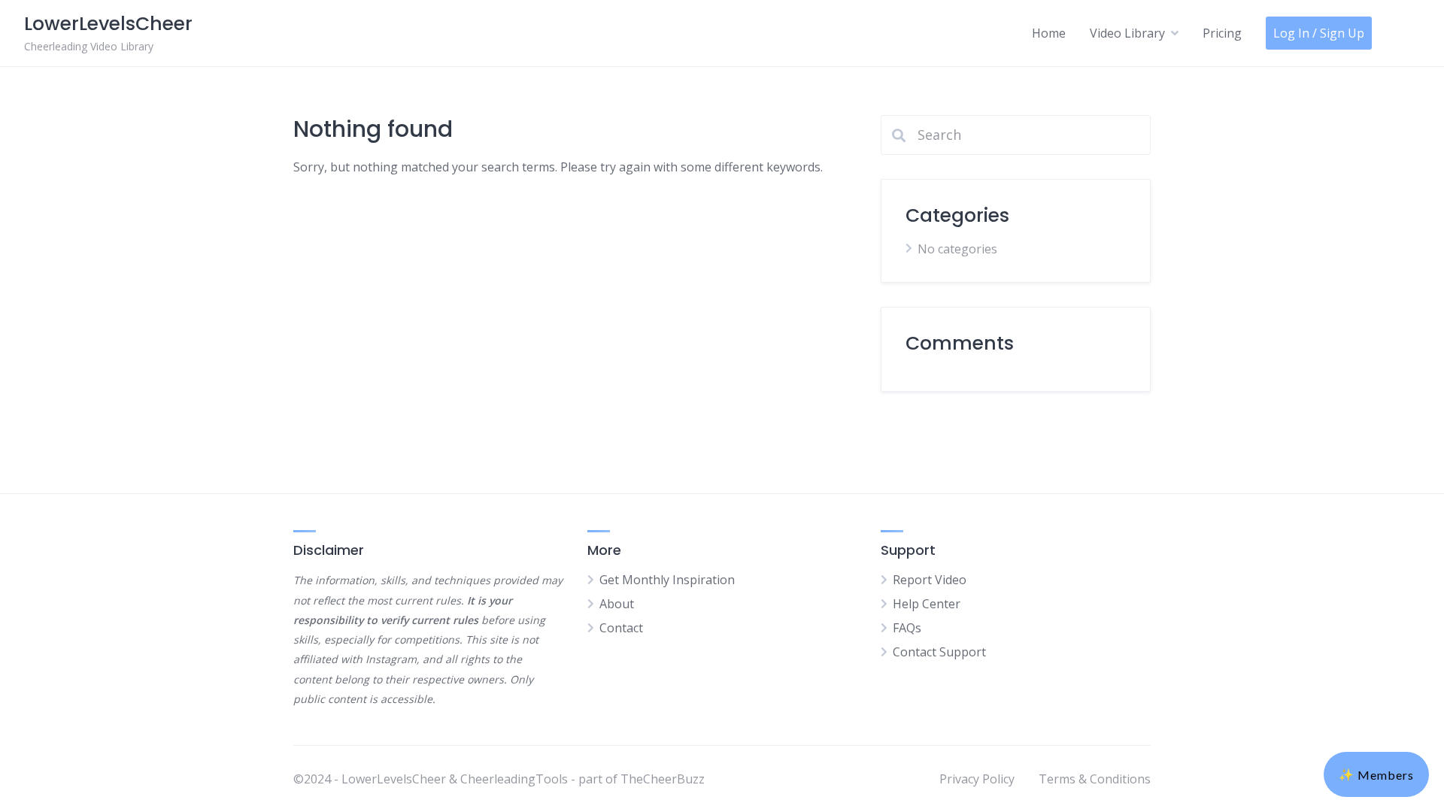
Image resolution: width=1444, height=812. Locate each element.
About (616, 603)
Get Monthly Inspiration (667, 579)
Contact (621, 628)
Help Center (926, 603)
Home (1049, 33)
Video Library (1127, 33)
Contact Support (939, 652)
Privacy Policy (977, 779)
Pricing (1222, 33)
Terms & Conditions (1095, 779)
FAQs (907, 628)
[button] (1376, 774)
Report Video (929, 579)
